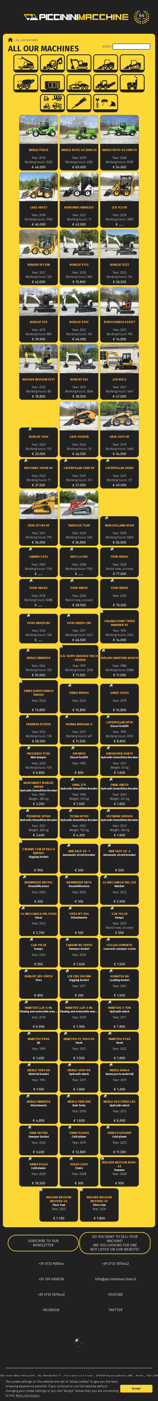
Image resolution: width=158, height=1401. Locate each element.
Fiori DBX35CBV (38, 623)
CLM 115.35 (38, 947)
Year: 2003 (120, 794)
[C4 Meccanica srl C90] (119, 877)
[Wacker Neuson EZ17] (38, 359)
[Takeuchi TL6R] (79, 505)
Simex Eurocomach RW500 (39, 693)
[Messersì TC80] (38, 748)
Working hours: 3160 (38, 219)
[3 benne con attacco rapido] (38, 844)
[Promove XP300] (38, 811)
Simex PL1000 (79, 1134)
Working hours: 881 (38, 334)
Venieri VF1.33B (38, 265)
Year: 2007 (38, 564)
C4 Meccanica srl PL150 (39, 915)
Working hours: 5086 (38, 600)
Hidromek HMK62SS (79, 207)
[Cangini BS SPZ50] (79, 939)
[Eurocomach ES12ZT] (119, 302)
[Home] (79, 17)
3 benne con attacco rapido (38, 853)
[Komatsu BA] (119, 971)
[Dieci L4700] (79, 549)
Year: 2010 (79, 955)
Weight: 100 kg (119, 830)
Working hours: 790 (39, 537)
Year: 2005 (120, 533)
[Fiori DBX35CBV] (38, 615)
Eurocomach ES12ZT (119, 322)
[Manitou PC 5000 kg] (79, 1033)
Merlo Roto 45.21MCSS (119, 150)
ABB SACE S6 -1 (79, 853)
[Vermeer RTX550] (38, 717)
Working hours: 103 (39, 277)
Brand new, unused (119, 569)
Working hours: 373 (79, 480)
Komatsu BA (119, 978)
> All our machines (25, 40)
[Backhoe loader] (52, 63)
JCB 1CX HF (119, 207)
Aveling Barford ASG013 (119, 658)
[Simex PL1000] (79, 1127)
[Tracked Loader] (132, 63)
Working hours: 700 (38, 767)
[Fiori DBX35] (119, 581)
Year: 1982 (79, 763)
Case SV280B (79, 437)
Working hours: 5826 (120, 537)
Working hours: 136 (39, 736)
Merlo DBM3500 (38, 658)
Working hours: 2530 (38, 162)
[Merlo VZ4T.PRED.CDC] (119, 1096)
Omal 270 (79, 786)
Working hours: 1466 (119, 449)
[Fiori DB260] (119, 549)
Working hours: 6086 (119, 670)
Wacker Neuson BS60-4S (119, 1166)
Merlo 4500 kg (79, 1072)
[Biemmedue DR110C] (38, 877)
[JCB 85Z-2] (119, 359)
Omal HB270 (119, 786)
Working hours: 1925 (79, 569)
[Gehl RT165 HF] (38, 505)
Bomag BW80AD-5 (79, 724)
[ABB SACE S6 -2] (119, 846)
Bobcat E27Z (119, 265)
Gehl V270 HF (119, 437)
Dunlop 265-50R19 (38, 978)
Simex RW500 (79, 693)
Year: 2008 (79, 564)
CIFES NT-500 (79, 915)
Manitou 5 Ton (119, 1009)
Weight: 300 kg (38, 830)
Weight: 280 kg (38, 799)
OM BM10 (79, 755)
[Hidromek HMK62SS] (79, 187)
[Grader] (79, 83)
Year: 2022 (79, 330)
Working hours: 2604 (79, 391)
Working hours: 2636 (79, 670)
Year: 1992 (119, 631)
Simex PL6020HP (119, 1134)
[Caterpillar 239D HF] (79, 461)
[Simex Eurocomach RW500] (38, 683)
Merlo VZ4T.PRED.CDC (119, 1103)
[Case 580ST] (38, 187)
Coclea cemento (119, 947)
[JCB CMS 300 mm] (79, 971)
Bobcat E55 (38, 322)
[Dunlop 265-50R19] (38, 971)
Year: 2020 (79, 272)
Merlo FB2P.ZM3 (79, 1103)
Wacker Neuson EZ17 (38, 379)
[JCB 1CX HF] (119, 187)
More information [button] (28, 1395)
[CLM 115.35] (38, 939)
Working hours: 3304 (119, 635)
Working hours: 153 (38, 449)
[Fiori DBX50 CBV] (79, 615)
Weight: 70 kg (119, 767)
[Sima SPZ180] (38, 1127)
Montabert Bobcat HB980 (38, 786)
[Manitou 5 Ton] (119, 1002)
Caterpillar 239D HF (79, 468)
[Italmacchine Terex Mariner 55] (119, 613)
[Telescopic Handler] (25, 63)
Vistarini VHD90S (119, 818)
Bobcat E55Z (79, 322)
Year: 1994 (38, 1080)
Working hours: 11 (79, 219)
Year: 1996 (79, 794)
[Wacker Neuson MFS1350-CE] (59, 1192)
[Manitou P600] (38, 1033)
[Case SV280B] (79, 416)
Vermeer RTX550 (38, 724)
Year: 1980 (119, 666)
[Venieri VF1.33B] (38, 244)
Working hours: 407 (79, 736)
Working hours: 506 (79, 537)
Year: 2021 (79, 215)
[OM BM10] (79, 748)
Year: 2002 (79, 826)
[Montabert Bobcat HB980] (38, 779)
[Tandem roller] (132, 83)
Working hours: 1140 (38, 569)
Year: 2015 (38, 732)
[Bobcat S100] (38, 429)
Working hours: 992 (120, 334)
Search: (107, 46)
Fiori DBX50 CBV (79, 623)
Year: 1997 (79, 666)
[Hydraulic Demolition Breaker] (79, 103)
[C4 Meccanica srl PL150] (38, 908)
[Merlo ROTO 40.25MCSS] (79, 130)
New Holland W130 (119, 525)
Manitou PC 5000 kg (79, 1040)
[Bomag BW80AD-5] (79, 717)
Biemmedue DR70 (79, 884)
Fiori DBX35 (119, 588)
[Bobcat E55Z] (79, 302)
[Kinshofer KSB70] (119, 748)
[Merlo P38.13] (38, 130)
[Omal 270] (79, 779)
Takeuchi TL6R (79, 525)
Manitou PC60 (119, 1040)
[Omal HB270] (119, 779)
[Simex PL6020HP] (119, 1127)
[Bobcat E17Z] (79, 244)
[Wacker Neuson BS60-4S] (119, 1159)
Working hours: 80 (38, 391)
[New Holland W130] (119, 518)
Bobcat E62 (79, 379)
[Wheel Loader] (105, 63)
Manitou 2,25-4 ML (38, 1009)
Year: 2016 (38, 158)
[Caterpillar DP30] (119, 717)
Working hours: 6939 (119, 162)
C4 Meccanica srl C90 (119, 884)
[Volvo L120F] (79, 1159)
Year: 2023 (119, 272)
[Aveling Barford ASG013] (119, 650)
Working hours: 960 (79, 277)
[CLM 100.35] (119, 908)
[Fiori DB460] (38, 581)
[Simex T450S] (119, 685)
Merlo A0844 (120, 1072)
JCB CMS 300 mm (79, 978)
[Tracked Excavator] (79, 63)
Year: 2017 (79, 631)
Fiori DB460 (38, 588)
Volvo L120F (79, 1166)
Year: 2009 (79, 158)
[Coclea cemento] (119, 939)
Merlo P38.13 (38, 150)
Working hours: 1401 (119, 391)
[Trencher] (105, 83)
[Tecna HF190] (79, 811)
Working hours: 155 (119, 277)
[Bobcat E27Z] (119, 244)
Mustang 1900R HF (38, 468)
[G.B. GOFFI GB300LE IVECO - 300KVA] (79, 648)
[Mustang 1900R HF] (38, 461)
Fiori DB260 (119, 556)
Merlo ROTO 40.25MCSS (79, 150)
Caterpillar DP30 (119, 724)
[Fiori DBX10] (79, 581)
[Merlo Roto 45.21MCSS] (119, 130)
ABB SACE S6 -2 (119, 853)
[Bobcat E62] (79, 359)
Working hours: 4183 (79, 162)
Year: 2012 (119, 1111)
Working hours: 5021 (79, 635)
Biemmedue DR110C (38, 884)
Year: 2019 (38, 330)
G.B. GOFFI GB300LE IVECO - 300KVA (79, 658)
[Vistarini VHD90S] (119, 811)
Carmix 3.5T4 (38, 556)
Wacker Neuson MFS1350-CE (58, 1201)
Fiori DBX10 (79, 588)
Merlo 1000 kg (38, 1072)
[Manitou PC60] (119, 1033)
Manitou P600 (39, 1040)
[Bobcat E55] (38, 302)
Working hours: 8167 (119, 736)
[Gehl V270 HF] (119, 416)
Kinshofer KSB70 (119, 755)
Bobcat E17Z (79, 265)
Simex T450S (119, 693)
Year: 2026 (120, 564)
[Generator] (52, 83)
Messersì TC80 (38, 755)
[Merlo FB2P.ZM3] (79, 1096)
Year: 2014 (38, 631)
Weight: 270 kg (79, 799)
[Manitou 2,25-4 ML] (38, 1002)
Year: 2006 (119, 158)
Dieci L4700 (79, 556)
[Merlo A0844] (119, 1065)
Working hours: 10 (79, 449)
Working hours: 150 (39, 670)
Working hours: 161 (79, 334)
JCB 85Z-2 (119, 379)
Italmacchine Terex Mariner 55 (119, 623)
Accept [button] (136, 1388)
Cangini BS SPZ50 (79, 947)
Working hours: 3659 (119, 219)
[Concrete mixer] (25, 83)
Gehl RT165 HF (39, 525)
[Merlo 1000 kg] (38, 1065)
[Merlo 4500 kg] (79, 1065)
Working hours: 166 (38, 635)
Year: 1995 (119, 732)
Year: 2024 (79, 444)
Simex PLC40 (38, 1166)
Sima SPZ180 (38, 1134)
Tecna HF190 (79, 818)
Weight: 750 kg (79, 830)
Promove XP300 (38, 818)
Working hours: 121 (119, 480)
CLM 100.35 (120, 915)
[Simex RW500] (79, 685)
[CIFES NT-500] (79, 908)
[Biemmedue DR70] (79, 877)
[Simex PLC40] (38, 1159)
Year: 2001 (119, 986)
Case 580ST (38, 207)
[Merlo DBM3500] (38, 650)
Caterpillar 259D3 (119, 468)
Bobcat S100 (38, 437)
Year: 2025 (119, 596)
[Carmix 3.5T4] (38, 549)
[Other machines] (52, 103)
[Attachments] (105, 103)
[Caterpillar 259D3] (119, 461)
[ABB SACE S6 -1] (79, 846)
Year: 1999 (38, 1049)
